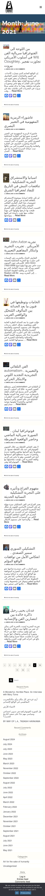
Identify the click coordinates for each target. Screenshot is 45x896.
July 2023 (7, 748)
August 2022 (9, 782)
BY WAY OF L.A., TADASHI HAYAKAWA (21, 721)
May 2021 (7, 850)
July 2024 (7, 744)
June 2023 (8, 753)
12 (23, 670)
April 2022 (7, 797)
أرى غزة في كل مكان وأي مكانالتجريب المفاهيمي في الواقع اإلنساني (20, 700)
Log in (22, 876)
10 (40, 665)
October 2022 (9, 772)
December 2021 (10, 816)
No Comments (20, 69)
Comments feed (22, 881)
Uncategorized (10, 865)
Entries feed (22, 878)
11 (17, 670)
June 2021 (8, 845)
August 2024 (9, 739)
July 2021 (7, 840)
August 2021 (9, 835)
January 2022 (9, 811)
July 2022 (7, 787)
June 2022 (8, 792)
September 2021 (11, 830)
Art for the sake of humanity (12, 104)
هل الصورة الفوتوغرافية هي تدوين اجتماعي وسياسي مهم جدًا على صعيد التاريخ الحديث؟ (22, 714)
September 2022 (11, 777)
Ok (17, 893)
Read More (17, 90)
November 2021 (10, 821)
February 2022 (10, 806)
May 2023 (7, 758)
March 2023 (8, 763)
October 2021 (9, 826)
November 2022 (10, 768)
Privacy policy (25, 893)
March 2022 (8, 801)
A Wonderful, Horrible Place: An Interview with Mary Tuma (22, 693)
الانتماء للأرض (9, 706)
